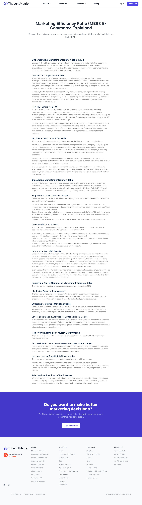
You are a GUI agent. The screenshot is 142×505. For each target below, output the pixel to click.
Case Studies (63, 458)
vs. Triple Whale (120, 451)
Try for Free (132, 4)
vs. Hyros (117, 464)
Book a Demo (63, 478)
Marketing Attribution (38, 451)
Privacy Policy (28, 494)
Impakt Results (92, 478)
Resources (63, 4)
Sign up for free (71, 425)
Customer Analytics (38, 461)
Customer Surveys (38, 481)
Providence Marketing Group (97, 471)
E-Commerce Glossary (67, 454)
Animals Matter (92, 468)
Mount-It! (90, 464)
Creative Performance (39, 458)
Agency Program (65, 468)
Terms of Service (16, 494)
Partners (80, 4)
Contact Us (63, 485)
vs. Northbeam (119, 454)
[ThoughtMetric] (16, 448)
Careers (62, 481)
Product (46, 4)
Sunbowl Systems (93, 474)
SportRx (89, 458)
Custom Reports (37, 468)
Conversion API (36, 478)
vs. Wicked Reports (121, 461)
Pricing (96, 4)
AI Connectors (36, 471)
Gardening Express (93, 454)
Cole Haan (90, 451)
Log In (121, 4)
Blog (60, 461)
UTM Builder (63, 474)
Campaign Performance (39, 454)
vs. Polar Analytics (120, 458)
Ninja (88, 461)
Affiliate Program (65, 464)
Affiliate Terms (40, 494)
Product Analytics (37, 464)
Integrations (35, 474)
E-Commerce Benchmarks (68, 471)
